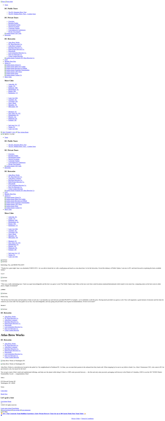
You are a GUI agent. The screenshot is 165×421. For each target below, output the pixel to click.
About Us (8, 63)
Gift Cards (18, 33)
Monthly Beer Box (10, 61)
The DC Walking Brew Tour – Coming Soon (22, 14)
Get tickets (4, 401)
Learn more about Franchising (10, 408)
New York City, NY (14, 113)
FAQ (6, 59)
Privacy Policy (76, 418)
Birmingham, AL (13, 89)
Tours (6, 5)
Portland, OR (12, 120)
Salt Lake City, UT (14, 125)
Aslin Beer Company (14, 46)
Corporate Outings (14, 28)
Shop (16, 73)
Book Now (4, 394)
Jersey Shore (12, 103)
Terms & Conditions (87, 418)
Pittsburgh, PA (12, 118)
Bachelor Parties (13, 23)
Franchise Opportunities (22, 70)
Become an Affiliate (21, 68)
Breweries (8, 35)
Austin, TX (11, 86)
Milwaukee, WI (13, 106)
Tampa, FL (11, 127)
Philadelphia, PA (13, 115)
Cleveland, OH (13, 101)
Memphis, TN (12, 105)
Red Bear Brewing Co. (15, 47)
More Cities (8, 77)
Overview (11, 21)
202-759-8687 (7, 403)
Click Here (4, 391)
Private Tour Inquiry (14, 31)
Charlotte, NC (12, 100)
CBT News (18, 72)
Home (9, 401)
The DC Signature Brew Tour (17, 12)
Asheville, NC (12, 84)
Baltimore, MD (13, 88)
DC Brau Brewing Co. (15, 44)
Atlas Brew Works (14, 42)
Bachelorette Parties (14, 25)
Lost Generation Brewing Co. (17, 53)
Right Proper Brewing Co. (16, 49)
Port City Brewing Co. (15, 54)
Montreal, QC (12, 111)
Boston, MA (12, 91)
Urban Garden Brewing (15, 56)
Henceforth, (12, 51)
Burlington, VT (13, 93)
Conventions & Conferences (16, 30)
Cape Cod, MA (13, 98)
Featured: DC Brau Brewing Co (24, 58)
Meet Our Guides (20, 66)
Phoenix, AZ (12, 117)
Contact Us (18, 75)
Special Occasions (13, 26)
